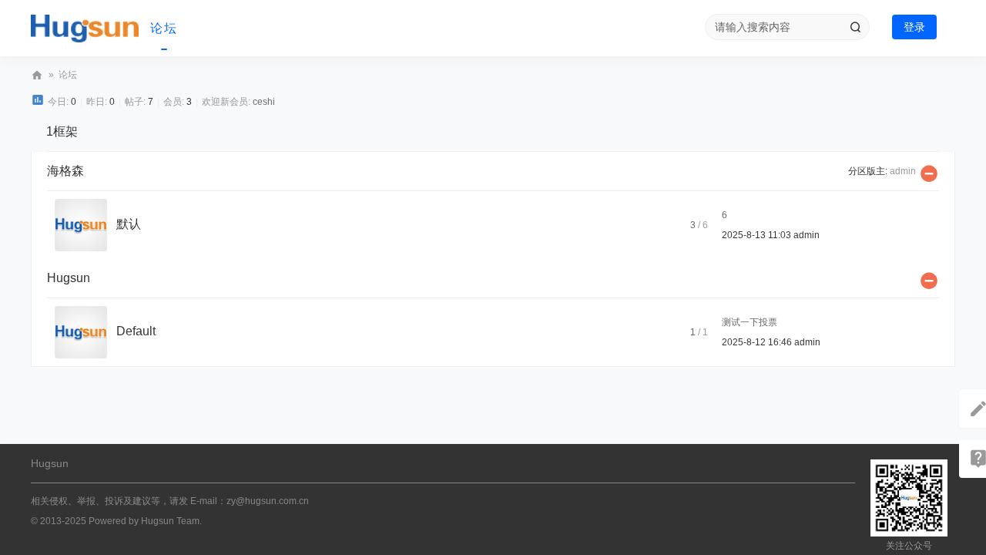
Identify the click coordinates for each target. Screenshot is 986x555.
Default (136, 331)
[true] (855, 27)
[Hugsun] (85, 28)
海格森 (65, 170)
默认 (128, 223)
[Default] (81, 331)
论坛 (164, 28)
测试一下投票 (749, 322)
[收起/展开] (929, 173)
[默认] (81, 224)
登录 (914, 27)
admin (903, 171)
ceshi (264, 101)
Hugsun (37, 75)
